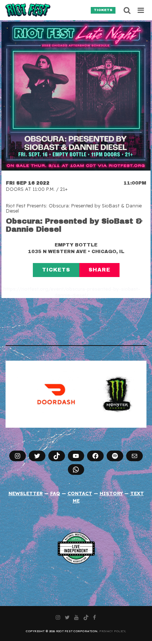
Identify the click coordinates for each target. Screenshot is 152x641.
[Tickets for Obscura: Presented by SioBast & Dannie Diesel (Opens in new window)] (76, 96)
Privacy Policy (112, 631)
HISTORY (111, 493)
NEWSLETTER (25, 493)
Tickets (103, 10)
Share (99, 270)
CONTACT (80, 493)
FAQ (55, 493)
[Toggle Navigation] (141, 10)
